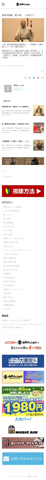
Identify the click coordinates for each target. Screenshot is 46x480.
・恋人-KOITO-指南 (9, 262)
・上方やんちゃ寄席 (9, 254)
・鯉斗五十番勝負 (9, 301)
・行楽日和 (6, 293)
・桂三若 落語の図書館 (10, 265)
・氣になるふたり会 (9, 269)
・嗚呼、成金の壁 (9, 258)
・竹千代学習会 (8, 285)
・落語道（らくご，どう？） (13, 289)
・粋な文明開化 (8, 222)
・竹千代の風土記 (9, 281)
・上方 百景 (7, 230)
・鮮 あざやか (8, 226)
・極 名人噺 (7, 234)
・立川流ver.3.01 (8, 277)
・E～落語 (6, 309)
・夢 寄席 (6, 218)
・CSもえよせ (7, 246)
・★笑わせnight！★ (10, 242)
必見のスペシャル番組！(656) (17, 65)
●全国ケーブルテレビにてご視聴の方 (16, 320)
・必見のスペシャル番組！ (12, 207)
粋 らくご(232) (6, 65)
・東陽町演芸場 (8, 305)
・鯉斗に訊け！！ (9, 297)
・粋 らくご (7, 214)
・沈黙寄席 (6, 273)
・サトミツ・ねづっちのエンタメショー (17, 250)
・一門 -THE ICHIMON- (11, 211)
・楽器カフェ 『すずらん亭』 (13, 238)
